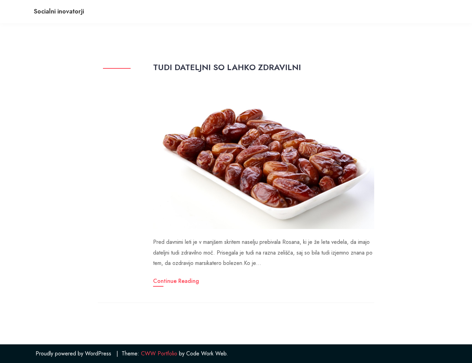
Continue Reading (176, 281)
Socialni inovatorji (59, 11)
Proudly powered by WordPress (73, 353)
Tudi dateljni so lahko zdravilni (227, 67)
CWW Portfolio (159, 353)
